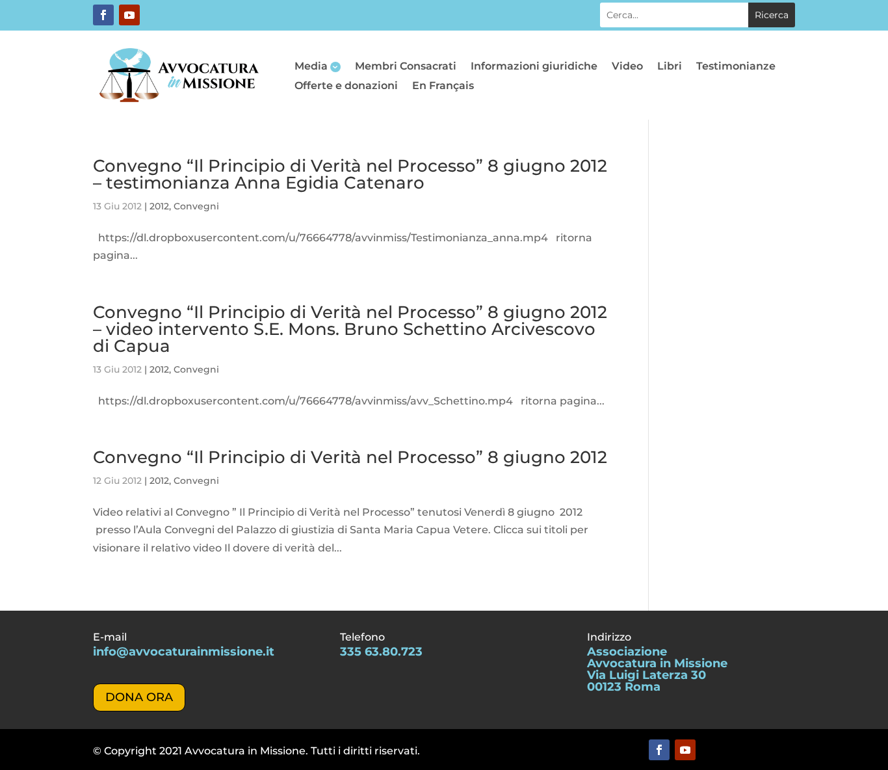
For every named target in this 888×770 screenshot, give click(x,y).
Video (627, 67)
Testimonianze (736, 67)
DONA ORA (139, 697)
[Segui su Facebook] (103, 15)
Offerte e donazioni (346, 86)
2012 (159, 206)
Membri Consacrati (405, 67)
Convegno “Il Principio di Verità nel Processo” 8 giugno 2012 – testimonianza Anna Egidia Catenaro (350, 174)
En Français (443, 86)
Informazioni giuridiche (534, 67)
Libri (669, 67)
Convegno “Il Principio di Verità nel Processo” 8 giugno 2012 (350, 457)
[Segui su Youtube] (129, 15)
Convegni (196, 206)
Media (311, 67)
